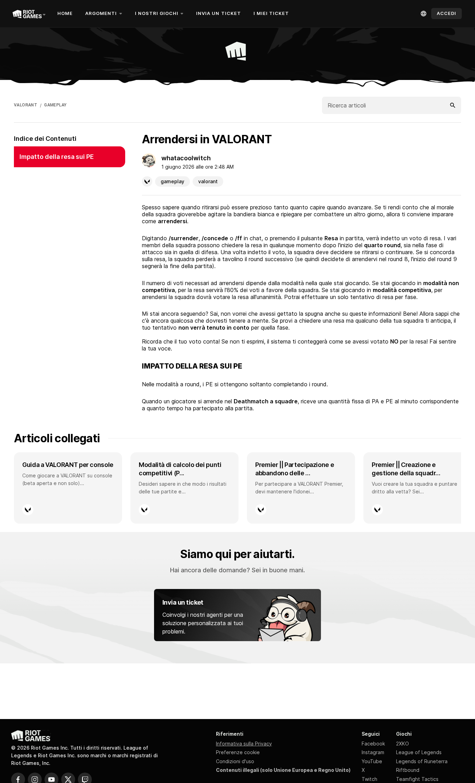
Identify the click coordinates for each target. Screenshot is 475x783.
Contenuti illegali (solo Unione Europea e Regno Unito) (283, 770)
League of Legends (419, 752)
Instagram (373, 752)
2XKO (402, 743)
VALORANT (25, 105)
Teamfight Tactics (417, 779)
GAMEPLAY (55, 105)
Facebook (373, 743)
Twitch (369, 779)
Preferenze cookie (238, 752)
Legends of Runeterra (422, 761)
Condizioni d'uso (235, 761)
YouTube (372, 761)
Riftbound (407, 770)
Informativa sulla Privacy (244, 743)
